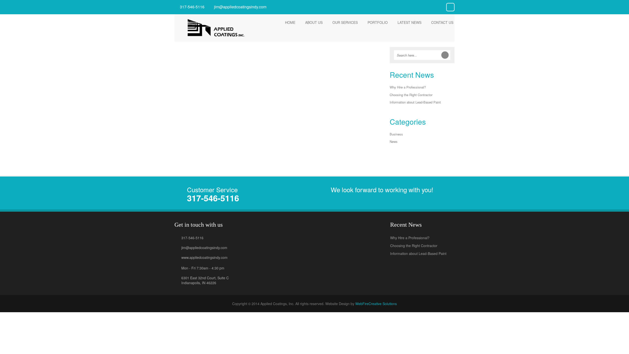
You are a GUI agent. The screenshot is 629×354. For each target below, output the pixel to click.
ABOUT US (314, 22)
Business (396, 134)
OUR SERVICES (345, 22)
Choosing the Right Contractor (278, 70)
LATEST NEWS (409, 22)
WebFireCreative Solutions (376, 303)
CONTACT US (442, 22)
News (394, 141)
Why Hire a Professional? (207, 70)
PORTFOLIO (378, 22)
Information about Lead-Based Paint (349, 70)
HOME (290, 22)
